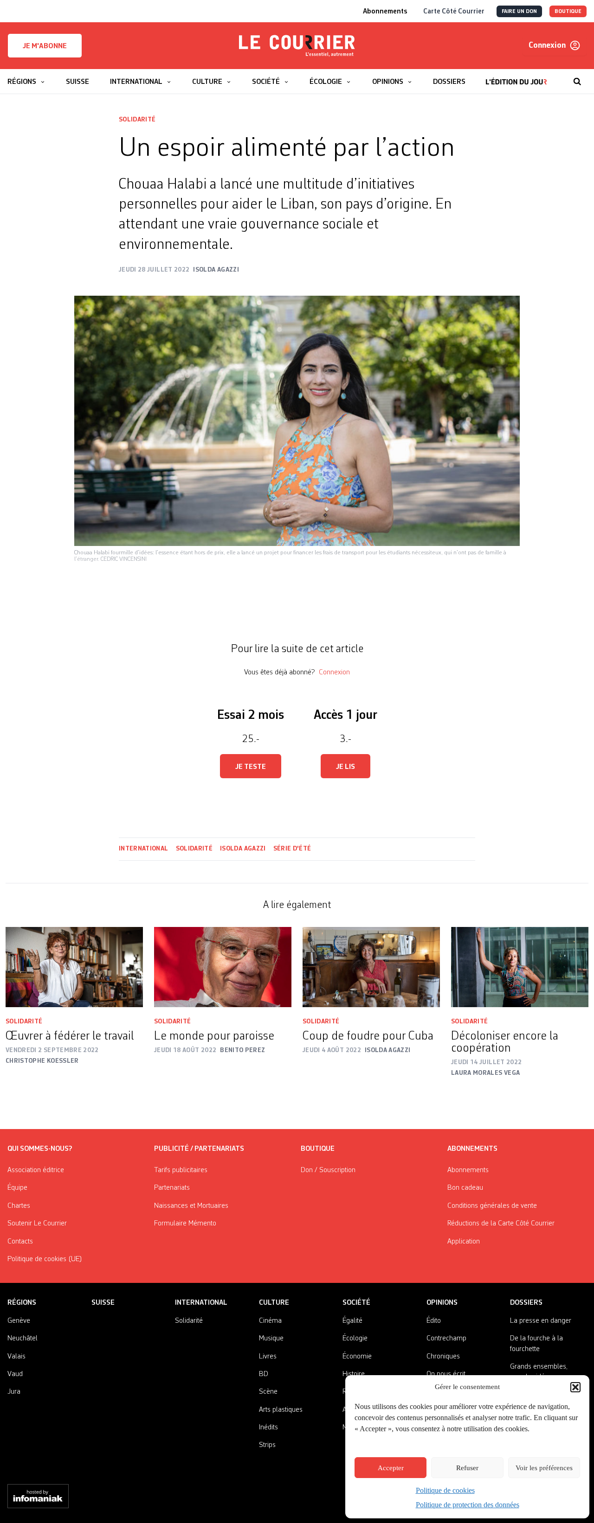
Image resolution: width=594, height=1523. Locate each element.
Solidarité (137, 119)
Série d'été (292, 848)
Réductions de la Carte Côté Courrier (501, 1223)
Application (463, 1241)
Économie (357, 1356)
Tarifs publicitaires (180, 1170)
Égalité (352, 1321)
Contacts (20, 1241)
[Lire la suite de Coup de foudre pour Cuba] (371, 967)
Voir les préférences (544, 1468)
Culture (274, 1303)
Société (356, 1303)
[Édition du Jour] (516, 77)
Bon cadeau (465, 1188)
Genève (18, 1321)
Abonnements (468, 1170)
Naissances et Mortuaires (191, 1206)
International (143, 848)
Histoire (353, 1374)
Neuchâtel (22, 1338)
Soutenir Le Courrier (37, 1223)
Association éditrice (35, 1170)
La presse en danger (540, 1321)
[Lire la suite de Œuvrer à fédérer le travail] (74, 967)
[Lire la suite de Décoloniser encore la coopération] (519, 967)
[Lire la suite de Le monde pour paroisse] (222, 967)
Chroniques (443, 1356)
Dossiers (526, 1303)
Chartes (18, 1206)
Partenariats (172, 1188)
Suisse (103, 1303)
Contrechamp (446, 1338)
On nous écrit (445, 1374)
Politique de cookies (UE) (44, 1259)
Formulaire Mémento (185, 1223)
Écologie (355, 1338)
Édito (433, 1321)
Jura (13, 1392)
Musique (271, 1338)
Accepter (391, 1468)
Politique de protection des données (467, 1505)
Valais (16, 1356)
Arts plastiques (281, 1410)
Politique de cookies (445, 1490)
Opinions (442, 1303)
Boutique (318, 1149)
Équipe (17, 1188)
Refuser (467, 1468)
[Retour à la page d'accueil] (297, 46)
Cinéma (270, 1321)
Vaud (15, 1374)
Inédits (268, 1427)
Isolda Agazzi (243, 848)
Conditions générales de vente (492, 1206)
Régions (21, 1303)
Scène (268, 1392)
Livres (268, 1356)
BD (263, 1374)
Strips (267, 1445)
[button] (575, 1387)
